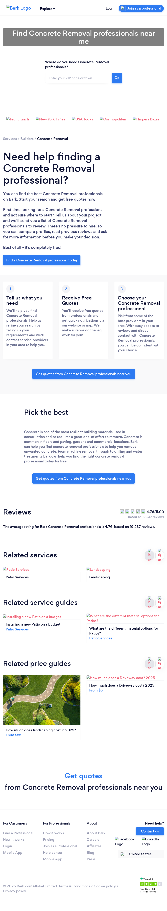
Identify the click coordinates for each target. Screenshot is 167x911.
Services (10, 138)
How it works (13, 839)
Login (7, 846)
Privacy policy (14, 891)
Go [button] (116, 77)
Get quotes (83, 776)
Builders (27, 138)
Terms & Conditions (74, 886)
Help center (52, 852)
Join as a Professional (60, 846)
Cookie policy (105, 886)
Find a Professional (18, 833)
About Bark (96, 833)
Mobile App (12, 852)
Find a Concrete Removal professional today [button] (42, 260)
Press (91, 859)
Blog (90, 852)
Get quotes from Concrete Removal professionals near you (83, 373)
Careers (93, 839)
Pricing (48, 839)
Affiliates (94, 846)
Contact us (150, 831)
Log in (110, 8)
